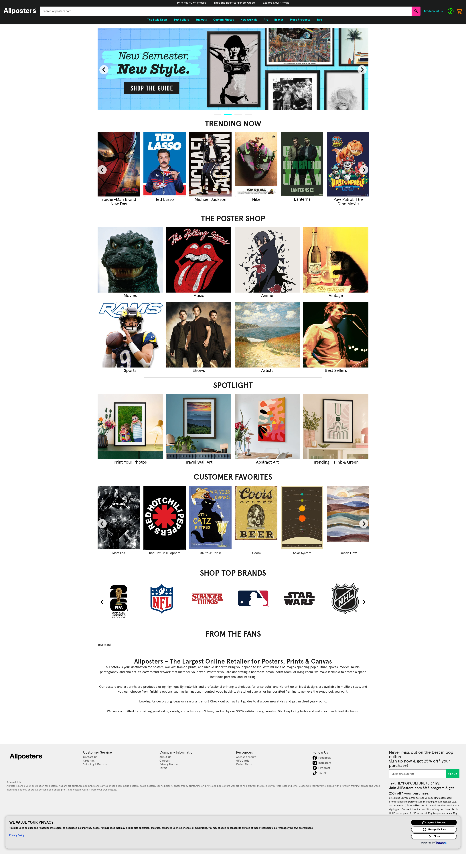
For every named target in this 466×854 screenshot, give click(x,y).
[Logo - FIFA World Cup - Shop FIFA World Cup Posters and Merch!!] (119, 601)
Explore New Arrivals (276, 2)
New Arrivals (248, 19)
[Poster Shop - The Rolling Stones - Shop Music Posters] (199, 260)
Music (198, 295)
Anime (267, 295)
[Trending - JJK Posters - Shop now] (164, 164)
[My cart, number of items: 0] (459, 11)
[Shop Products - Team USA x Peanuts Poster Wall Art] (288, 518)
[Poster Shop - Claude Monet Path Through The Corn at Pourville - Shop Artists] (267, 335)
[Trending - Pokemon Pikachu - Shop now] (348, 164)
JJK (164, 199)
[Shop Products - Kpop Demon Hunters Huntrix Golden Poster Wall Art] (150, 518)
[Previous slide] (103, 69)
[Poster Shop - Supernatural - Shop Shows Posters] (199, 335)
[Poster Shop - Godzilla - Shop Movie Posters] (130, 260)
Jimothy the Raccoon (210, 201)
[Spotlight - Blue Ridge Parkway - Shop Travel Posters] (199, 426)
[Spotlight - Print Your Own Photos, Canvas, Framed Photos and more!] (130, 426)
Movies (130, 295)
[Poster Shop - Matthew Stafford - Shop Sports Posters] (130, 335)
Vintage (336, 295)
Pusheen (196, 553)
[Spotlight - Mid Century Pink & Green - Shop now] (336, 426)
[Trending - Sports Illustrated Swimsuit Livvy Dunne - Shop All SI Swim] (256, 164)
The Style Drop (157, 19)
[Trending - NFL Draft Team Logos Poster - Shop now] (302, 164)
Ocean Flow (104, 553)
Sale (319, 19)
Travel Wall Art (198, 462)
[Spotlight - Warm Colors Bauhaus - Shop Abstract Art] (267, 426)
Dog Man (242, 553)
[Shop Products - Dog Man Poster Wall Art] (242, 518)
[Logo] (20, 11)
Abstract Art (267, 462)
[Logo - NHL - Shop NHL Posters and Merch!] (348, 598)
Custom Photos (223, 19)
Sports (130, 370)
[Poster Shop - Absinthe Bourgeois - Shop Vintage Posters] (336, 260)
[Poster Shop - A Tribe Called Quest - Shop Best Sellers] (336, 335)
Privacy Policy (16, 835)
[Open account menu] (442, 11)
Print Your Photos (130, 462)
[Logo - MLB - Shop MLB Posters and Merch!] (256, 598)
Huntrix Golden (150, 553)
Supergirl (118, 199)
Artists (267, 370)
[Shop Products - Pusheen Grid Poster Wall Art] (196, 518)
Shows (199, 370)
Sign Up (452, 773)
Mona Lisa (334, 553)
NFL (302, 199)
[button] (191, 2)
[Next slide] (362, 69)
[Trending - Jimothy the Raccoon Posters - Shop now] (210, 164)
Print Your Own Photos (191, 2)
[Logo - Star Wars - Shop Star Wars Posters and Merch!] (302, 598)
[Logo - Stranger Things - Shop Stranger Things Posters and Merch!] (210, 598)
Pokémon (348, 199)
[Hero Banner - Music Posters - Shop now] (233, 68)
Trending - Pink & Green (336, 462)
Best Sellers (336, 370)
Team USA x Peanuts (287, 553)
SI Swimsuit (256, 199)
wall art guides (242, 701)
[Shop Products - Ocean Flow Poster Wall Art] (104, 518)
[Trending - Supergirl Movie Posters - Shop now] (119, 164)
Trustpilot (104, 645)
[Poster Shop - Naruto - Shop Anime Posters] (267, 260)
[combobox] (226, 11)
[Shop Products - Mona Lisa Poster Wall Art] (334, 518)
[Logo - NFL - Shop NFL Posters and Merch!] (164, 598)
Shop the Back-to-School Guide (234, 2)
